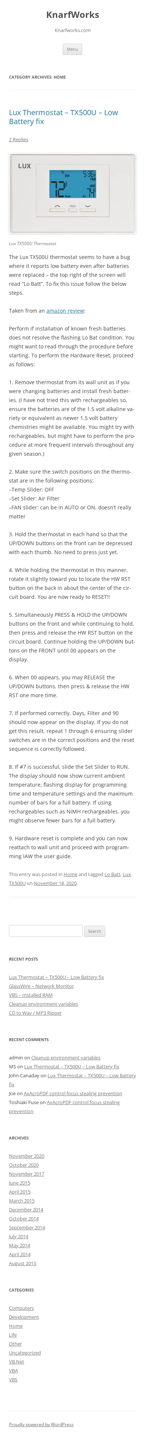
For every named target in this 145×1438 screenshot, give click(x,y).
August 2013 (22, 1263)
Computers (21, 1308)
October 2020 (24, 1165)
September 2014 (27, 1227)
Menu (72, 49)
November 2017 (26, 1173)
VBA (13, 1370)
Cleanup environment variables (43, 1004)
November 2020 (26, 1156)
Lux (127, 874)
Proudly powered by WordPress (41, 1424)
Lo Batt (112, 874)
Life (13, 1334)
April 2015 (19, 1191)
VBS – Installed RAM (31, 995)
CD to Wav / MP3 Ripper (35, 1012)
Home (70, 874)
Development (24, 1317)
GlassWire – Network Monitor (41, 986)
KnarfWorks (72, 14)
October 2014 (24, 1218)
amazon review (65, 310)
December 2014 (26, 1209)
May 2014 (19, 1245)
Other (15, 1343)
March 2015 (22, 1200)
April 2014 (19, 1254)
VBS (13, 1379)
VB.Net (16, 1361)
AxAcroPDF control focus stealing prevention (73, 1093)
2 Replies (18, 139)
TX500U (17, 883)
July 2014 (18, 1236)
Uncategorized (25, 1352)
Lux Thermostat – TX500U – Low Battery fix (63, 116)
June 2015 (19, 1182)
